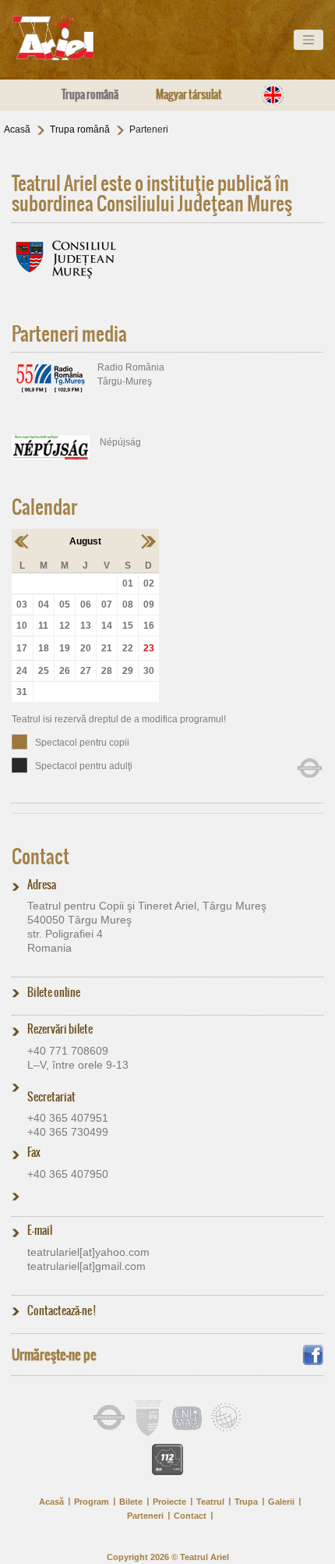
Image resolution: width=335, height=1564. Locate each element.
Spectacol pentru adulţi (83, 766)
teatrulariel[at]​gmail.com (86, 1266)
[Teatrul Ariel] (70, 38)
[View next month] (148, 541)
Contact (40, 856)
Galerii (281, 1501)
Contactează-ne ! (61, 1310)
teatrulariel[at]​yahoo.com (88, 1252)
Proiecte (169, 1501)
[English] (272, 94)
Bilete (131, 1501)
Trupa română (90, 94)
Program (91, 1501)
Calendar (44, 507)
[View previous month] (22, 541)
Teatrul (210, 1501)
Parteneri (145, 1515)
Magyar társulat (189, 94)
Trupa (246, 1501)
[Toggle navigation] (308, 40)
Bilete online (53, 992)
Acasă (17, 129)
